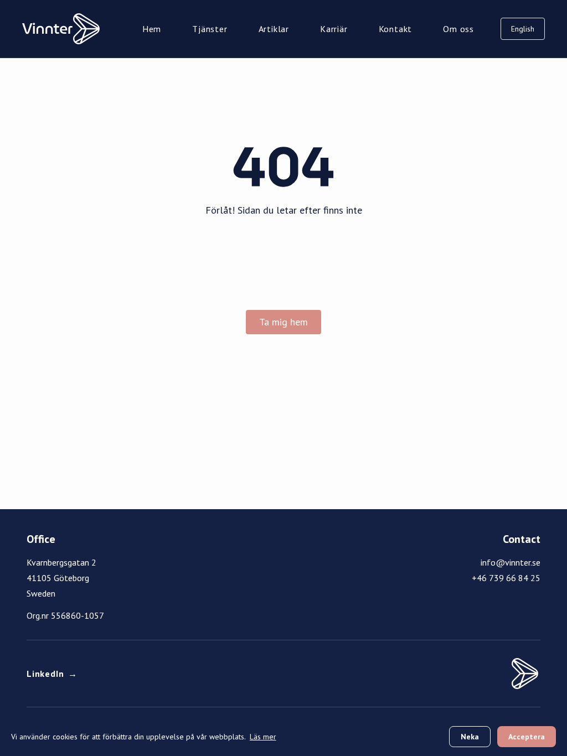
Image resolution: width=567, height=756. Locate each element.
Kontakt (396, 28)
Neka (470, 737)
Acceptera (526, 737)
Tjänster (209, 28)
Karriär (334, 28)
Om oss (458, 28)
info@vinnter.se (510, 562)
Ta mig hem (283, 321)
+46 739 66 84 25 (506, 577)
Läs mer (263, 737)
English (522, 29)
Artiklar (274, 28)
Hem (151, 28)
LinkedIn (52, 673)
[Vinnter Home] (61, 28)
